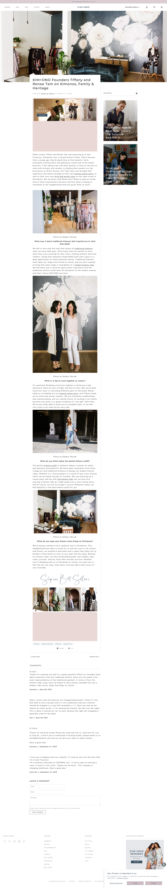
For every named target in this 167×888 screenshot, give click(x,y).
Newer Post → (95, 656)
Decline (153, 883)
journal (88, 848)
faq (45, 851)
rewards (88, 857)
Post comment (37, 812)
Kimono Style (68, 644)
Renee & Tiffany (47, 94)
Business (36, 644)
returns (47, 844)
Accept (135, 883)
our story (88, 841)
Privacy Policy (122, 878)
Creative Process (47, 644)
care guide (48, 857)
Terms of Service (85, 881)
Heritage (58, 644)
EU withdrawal (50, 848)
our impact (89, 851)
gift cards (48, 867)
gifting (46, 864)
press (87, 844)
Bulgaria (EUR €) (131, 7)
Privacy (72, 881)
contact (47, 854)
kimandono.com (56, 881)
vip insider (89, 854)
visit (86, 861)
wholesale (48, 861)
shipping (47, 841)
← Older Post (35, 656)
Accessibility (100, 881)
